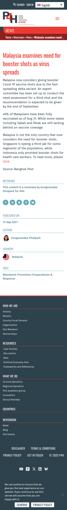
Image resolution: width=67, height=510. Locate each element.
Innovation (9, 395)
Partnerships (10, 334)
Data (5, 358)
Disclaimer (18, 448)
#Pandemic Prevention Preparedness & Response (27, 276)
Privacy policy (42, 505)
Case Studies (10, 349)
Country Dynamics (13, 382)
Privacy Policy (12, 455)
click (6, 161)
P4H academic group (14, 390)
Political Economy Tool (16, 362)
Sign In (29, 5)
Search (21, 5)
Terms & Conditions (43, 448)
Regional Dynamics (13, 386)
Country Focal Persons (15, 320)
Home (8, 37)
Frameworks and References (18, 367)
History (7, 311)
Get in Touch (35, 455)
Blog (5, 430)
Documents (9, 353)
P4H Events (9, 434)
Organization (10, 325)
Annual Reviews (11, 399)
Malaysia (17, 257)
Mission (7, 316)
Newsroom (19, 37)
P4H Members (10, 329)
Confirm (22, 505)
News (29, 37)
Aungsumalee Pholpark (26, 238)
